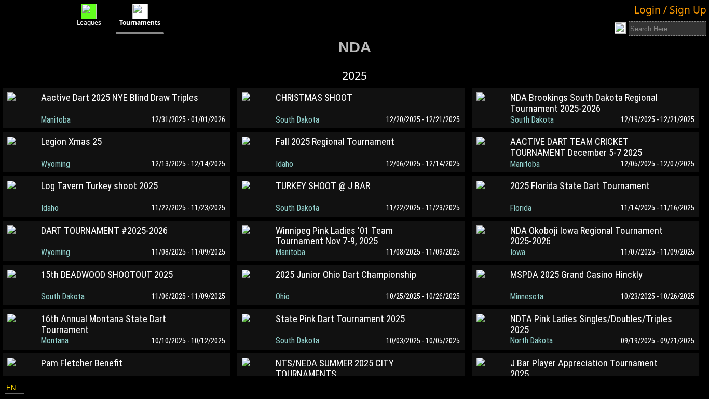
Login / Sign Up (670, 10)
